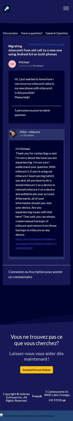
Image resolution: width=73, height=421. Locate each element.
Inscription (37, 272)
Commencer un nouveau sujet (46, 44)
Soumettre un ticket (37, 369)
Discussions (10, 33)
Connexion (16, 272)
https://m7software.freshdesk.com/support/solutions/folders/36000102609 (36, 243)
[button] (66, 7)
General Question (56, 33)
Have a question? (32, 33)
